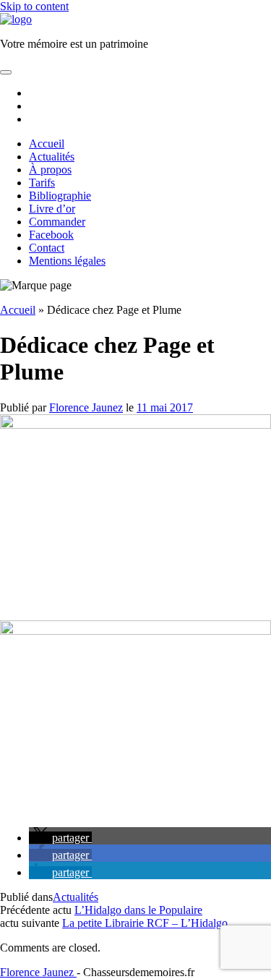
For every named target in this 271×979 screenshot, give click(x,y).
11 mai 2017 (165, 407)
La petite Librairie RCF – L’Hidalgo (145, 923)
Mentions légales (67, 261)
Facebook (51, 234)
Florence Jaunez (86, 407)
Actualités (51, 156)
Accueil (46, 143)
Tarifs (42, 182)
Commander (57, 221)
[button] (60, 837)
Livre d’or (52, 208)
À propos (50, 169)
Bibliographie (60, 195)
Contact (46, 247)
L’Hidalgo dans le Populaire (138, 910)
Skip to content (34, 6)
